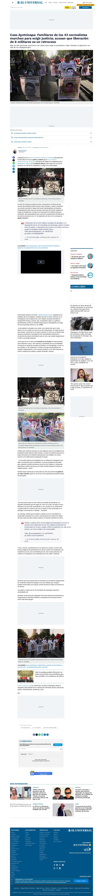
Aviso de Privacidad (63, 888)
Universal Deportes (16, 861)
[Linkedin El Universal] (60, 868)
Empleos (42, 837)
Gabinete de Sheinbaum (14, 844)
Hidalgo (56, 837)
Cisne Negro (28, 845)
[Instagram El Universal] (54, 868)
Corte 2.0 (13, 834)
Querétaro (56, 839)
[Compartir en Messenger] (14, 166)
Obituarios (42, 839)
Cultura (13, 865)
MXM (46, 2)
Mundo (13, 847)
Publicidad (54, 888)
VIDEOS (50, 2)
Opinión (73, 250)
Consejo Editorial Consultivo (27, 888)
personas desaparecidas (49, 727)
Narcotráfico (14, 854)
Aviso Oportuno (44, 836)
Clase (26, 832)
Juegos (41, 852)
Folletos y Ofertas (44, 834)
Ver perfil (21, 152)
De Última (28, 837)
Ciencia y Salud (15, 870)
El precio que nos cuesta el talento (77, 257)
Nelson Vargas (75, 263)
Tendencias (14, 868)
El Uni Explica (15, 841)
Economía (14, 859)
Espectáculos (15, 863)
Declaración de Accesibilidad (81, 888)
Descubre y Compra (45, 832)
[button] (85, 7)
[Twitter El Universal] (60, 865)
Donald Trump (15, 848)
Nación (20, 147)
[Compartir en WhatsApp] (14, 163)
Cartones (13, 857)
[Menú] (12, 2)
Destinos (27, 839)
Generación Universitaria (43, 842)
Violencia (47, 888)
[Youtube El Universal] (63, 865)
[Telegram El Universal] (54, 865)
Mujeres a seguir (15, 836)
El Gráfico (42, 845)
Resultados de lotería (43, 858)
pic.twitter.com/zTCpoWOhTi (34, 535)
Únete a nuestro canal (24, 685)
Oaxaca (56, 834)
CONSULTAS (70, 2)
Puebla (55, 836)
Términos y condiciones (49, 890)
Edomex (56, 832)
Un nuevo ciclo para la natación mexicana (78, 267)
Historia (71, 888)
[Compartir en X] (14, 160)
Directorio (16, 888)
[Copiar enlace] (14, 169)
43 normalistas (37, 727)
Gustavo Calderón (76, 254)
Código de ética (40, 888)
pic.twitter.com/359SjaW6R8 (34, 233)
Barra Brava (74, 272)
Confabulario (14, 867)
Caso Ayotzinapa (25, 727)
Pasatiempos (43, 854)
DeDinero (42, 848)
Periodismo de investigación (15, 838)
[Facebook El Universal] (57, 865)
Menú (12, 876)
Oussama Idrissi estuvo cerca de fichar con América (78, 276)
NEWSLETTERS (62, 2)
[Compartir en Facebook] (14, 157)
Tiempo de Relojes (30, 843)
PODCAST (55, 2)
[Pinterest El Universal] (57, 868)
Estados (13, 852)
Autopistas (28, 841)
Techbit (13, 874)
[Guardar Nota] (14, 172)
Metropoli (13, 850)
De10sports (43, 847)
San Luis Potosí (58, 841)
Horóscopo (42, 856)
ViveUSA (42, 850)
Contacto (58, 890)
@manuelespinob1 (35, 231)
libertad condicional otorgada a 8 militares (40, 157)
